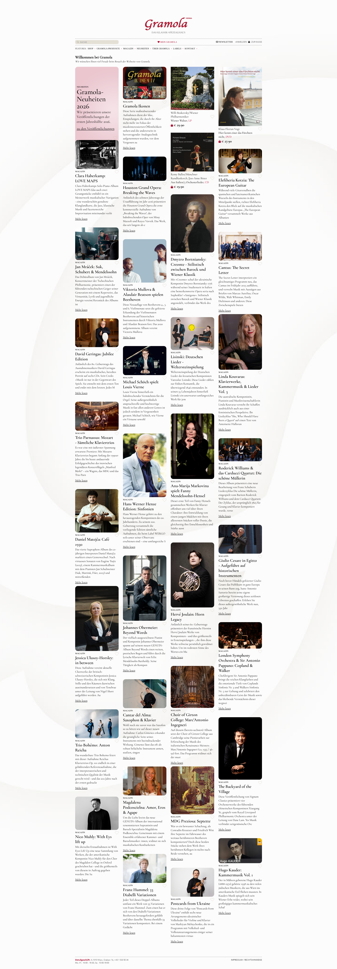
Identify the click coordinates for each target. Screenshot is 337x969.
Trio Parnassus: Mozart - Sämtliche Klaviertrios (94, 440)
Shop (90, 48)
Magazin (128, 48)
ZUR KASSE (256, 41)
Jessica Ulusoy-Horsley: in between (94, 660)
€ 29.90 (179, 125)
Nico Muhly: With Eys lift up (93, 839)
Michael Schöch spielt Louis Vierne (141, 384)
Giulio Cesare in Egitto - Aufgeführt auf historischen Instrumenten (238, 568)
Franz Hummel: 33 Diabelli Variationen (139, 892)
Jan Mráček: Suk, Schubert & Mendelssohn (96, 269)
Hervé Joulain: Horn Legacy (187, 617)
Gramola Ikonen (136, 106)
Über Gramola (161, 48)
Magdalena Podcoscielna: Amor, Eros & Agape (144, 807)
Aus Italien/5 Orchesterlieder (187, 182)
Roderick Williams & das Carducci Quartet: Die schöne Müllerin (240, 473)
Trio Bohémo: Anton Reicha (92, 747)
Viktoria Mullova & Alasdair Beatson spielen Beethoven (143, 294)
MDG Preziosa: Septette (190, 821)
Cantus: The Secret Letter (234, 270)
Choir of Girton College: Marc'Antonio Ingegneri (189, 719)
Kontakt (190, 48)
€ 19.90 (179, 186)
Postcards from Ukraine (190, 903)
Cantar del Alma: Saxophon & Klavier (139, 717)
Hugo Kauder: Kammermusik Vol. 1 (236, 872)
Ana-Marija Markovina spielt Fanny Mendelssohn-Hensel (190, 490)
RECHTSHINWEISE (253, 959)
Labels (177, 48)
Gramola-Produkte (108, 48)
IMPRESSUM (237, 959)
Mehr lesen (129, 147)
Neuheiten (143, 48)
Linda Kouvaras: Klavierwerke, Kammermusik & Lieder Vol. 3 (238, 384)
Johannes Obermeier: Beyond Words (140, 630)
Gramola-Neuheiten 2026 (91, 99)
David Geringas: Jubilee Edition (94, 356)
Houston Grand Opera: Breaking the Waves (142, 190)
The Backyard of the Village (235, 789)
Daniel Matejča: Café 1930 (92, 542)
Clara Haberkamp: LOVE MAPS (90, 178)
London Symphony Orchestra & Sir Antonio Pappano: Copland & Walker (239, 663)
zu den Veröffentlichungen (95, 128)
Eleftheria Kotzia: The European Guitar (236, 182)
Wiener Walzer (179, 120)
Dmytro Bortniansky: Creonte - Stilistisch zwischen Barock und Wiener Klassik (188, 267)
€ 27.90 (227, 141)
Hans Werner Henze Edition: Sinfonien (139, 506)
